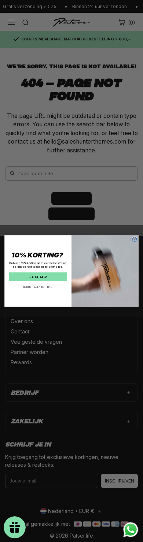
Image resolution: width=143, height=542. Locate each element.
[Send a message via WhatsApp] (130, 529)
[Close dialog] (134, 239)
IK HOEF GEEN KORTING (37, 287)
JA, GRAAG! (38, 277)
